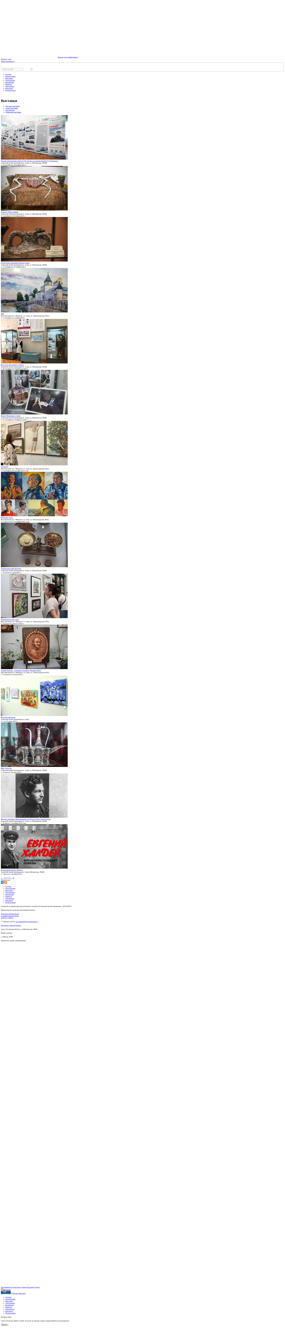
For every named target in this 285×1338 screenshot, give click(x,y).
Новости (8, 84)
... (3, 878)
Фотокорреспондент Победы (12, 870)
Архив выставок (11, 108)
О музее (8, 74)
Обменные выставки (13, 112)
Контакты (9, 88)
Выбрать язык (6, 1317)
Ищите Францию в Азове (10, 416)
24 (13, 878)
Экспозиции (10, 80)
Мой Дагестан (6, 768)
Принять (4, 1325)
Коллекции (9, 82)
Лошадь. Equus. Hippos (9, 212)
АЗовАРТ (4, 467)
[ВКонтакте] (2, 882)
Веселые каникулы (8, 717)
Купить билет (10, 90)
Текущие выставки (12, 106)
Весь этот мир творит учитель (12, 365)
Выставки (9, 78)
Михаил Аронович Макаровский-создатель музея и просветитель (26, 819)
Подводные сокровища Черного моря (15, 263)
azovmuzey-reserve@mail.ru (11, 925)
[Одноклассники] (5, 882)
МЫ (2, 314)
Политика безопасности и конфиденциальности (10, 915)
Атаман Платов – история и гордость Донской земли (21, 670)
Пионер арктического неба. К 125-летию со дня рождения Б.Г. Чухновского (29, 161)
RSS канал (7, 1289)
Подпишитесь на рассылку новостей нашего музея (20, 1287)
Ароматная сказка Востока (11, 569)
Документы (9, 86)
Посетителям (10, 76)
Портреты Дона (7, 518)
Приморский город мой (10, 619)
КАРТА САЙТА (7, 918)
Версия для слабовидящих (68, 57)
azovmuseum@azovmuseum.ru (27, 922)
